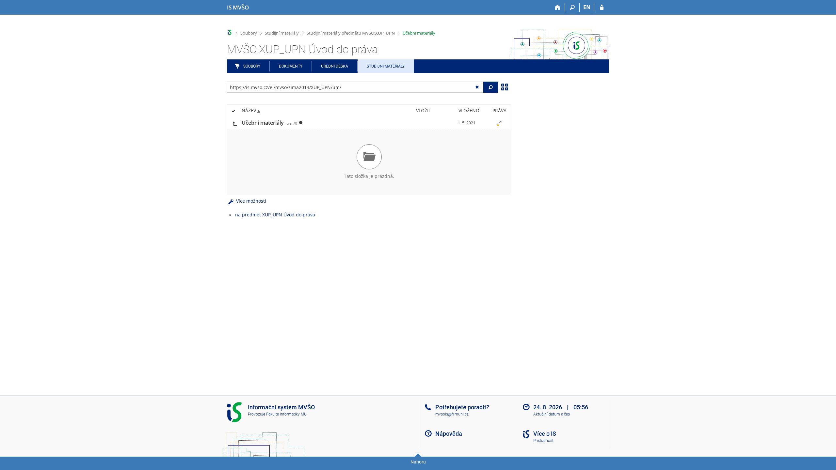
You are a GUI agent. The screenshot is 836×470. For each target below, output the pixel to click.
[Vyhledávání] (572, 7)
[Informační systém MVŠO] (230, 32)
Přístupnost (543, 440)
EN (586, 7)
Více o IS (544, 433)
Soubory (248, 33)
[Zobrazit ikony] (504, 86)
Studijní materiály (282, 33)
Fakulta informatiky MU (286, 414)
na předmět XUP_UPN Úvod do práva (275, 215)
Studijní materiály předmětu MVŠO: (351, 33)
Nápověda (448, 433)
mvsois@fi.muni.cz (452, 414)
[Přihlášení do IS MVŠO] (601, 7)
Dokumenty (290, 66)
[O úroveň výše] (234, 123)
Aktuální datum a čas (551, 414)
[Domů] (557, 7)
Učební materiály (419, 33)
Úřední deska (334, 66)
